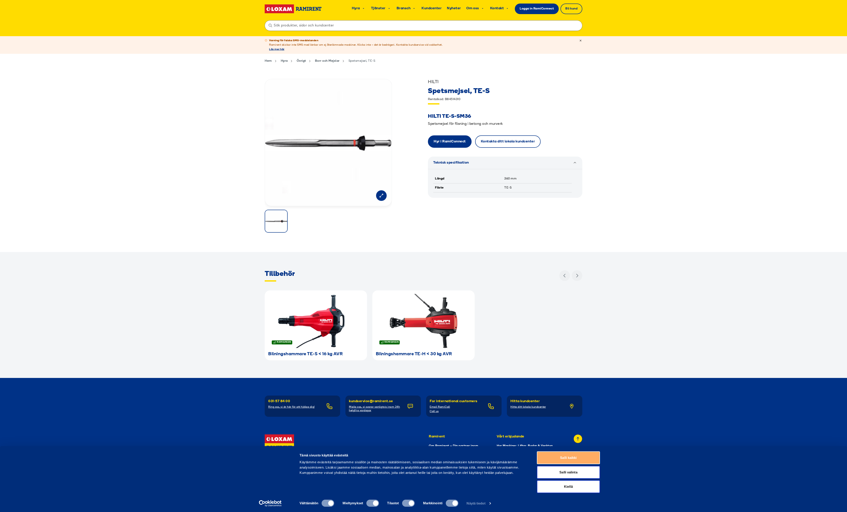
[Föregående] (564, 275)
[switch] (372, 503)
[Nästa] (577, 275)
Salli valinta (568, 472)
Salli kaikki (568, 458)
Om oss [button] (472, 8)
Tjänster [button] (378, 8)
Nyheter (454, 8)
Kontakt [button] (497, 8)
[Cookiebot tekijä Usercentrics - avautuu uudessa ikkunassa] (270, 503)
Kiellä (568, 486)
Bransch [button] (404, 8)
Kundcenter (432, 8)
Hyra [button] (356, 8)
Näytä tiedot (476, 503)
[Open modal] (381, 195)
